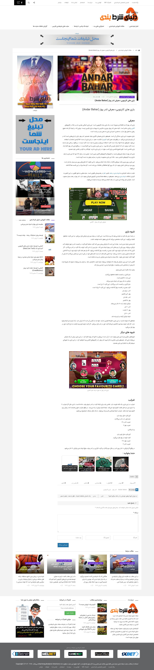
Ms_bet (95, 97)
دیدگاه (135, 513)
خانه (136, 50)
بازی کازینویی (107, 490)
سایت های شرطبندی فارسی (60, 26)
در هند (112, 173)
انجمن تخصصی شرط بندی (121, 2)
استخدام (82, 2)
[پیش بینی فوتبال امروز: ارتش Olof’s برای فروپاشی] (102, 630)
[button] (13, 654)
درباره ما (90, 2)
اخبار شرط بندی (133, 26)
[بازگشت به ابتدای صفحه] (5, 665)
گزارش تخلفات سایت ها (40, 26)
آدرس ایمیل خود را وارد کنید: (67, 604)
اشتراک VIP (107, 2)
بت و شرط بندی (46, 168)
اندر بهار (114, 490)
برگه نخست (135, 2)
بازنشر (59, 2)
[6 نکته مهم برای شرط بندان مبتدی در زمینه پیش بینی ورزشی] (49, 260)
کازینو (104, 139)
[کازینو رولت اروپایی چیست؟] (102, 607)
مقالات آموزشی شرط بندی (116, 26)
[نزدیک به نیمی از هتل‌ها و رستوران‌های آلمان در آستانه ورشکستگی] (102, 618)
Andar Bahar (122, 490)
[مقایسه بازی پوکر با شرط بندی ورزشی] (49, 227)
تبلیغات (66, 2)
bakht (132, 477)
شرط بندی (117, 173)
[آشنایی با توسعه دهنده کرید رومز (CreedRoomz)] (49, 271)
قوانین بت (98, 2)
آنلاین (133, 128)
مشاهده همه (22, 220)
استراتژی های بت (99, 26)
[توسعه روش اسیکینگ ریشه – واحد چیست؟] (49, 238)
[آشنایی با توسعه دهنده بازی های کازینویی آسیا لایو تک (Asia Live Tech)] (49, 249)
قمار (104, 173)
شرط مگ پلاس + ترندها (81, 26)
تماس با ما (74, 2)
